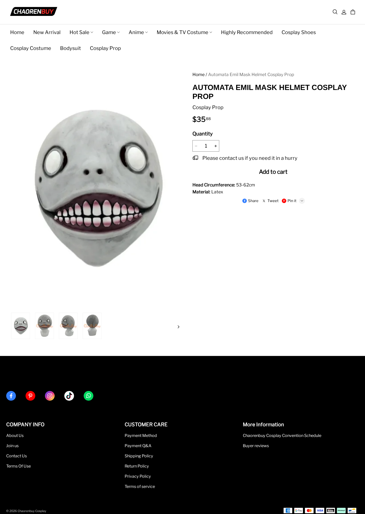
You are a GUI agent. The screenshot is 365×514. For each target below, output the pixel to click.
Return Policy (137, 466)
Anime (136, 32)
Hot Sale (79, 32)
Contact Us (16, 455)
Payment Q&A (138, 445)
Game (109, 32)
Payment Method (141, 435)
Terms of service (140, 486)
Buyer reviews (256, 445)
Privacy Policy (138, 476)
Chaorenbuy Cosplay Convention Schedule (282, 435)
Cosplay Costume (30, 48)
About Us (15, 435)
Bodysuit (70, 48)
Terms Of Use (18, 466)
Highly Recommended (247, 32)
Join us (12, 445)
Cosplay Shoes (299, 32)
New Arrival (47, 32)
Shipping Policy (139, 455)
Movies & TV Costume (182, 32)
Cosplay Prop (105, 48)
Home (17, 32)
